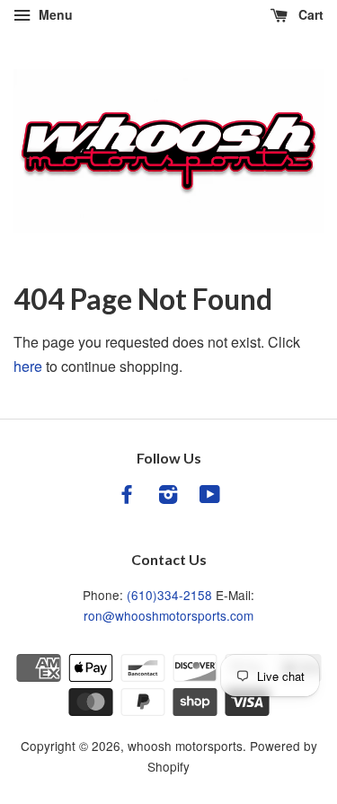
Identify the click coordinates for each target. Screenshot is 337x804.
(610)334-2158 (169, 595)
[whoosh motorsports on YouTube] (210, 497)
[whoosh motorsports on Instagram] (168, 497)
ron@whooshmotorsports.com (168, 615)
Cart (309, 14)
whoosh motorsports (185, 746)
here (27, 366)
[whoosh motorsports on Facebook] (127, 497)
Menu (54, 14)
